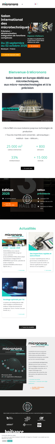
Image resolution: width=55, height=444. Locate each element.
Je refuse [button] (4, 440)
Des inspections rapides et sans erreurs (40, 255)
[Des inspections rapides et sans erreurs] (41, 233)
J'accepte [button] (10, 440)
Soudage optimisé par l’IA (13, 299)
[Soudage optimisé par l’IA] (14, 279)
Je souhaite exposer (10, 198)
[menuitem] (36, 4)
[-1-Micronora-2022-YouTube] (27, 93)
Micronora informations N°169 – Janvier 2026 (13, 247)
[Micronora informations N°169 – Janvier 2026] (14, 233)
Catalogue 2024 (44, 198)
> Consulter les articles (34, 379)
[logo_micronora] (10, 3)
